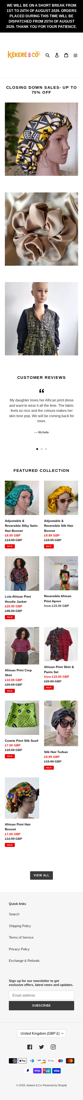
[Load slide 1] (37, 449)
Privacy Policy (19, 949)
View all (41, 875)
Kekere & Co (34, 1085)
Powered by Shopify (55, 1085)
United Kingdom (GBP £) (40, 1033)
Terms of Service (21, 937)
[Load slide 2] (41, 449)
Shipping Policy (20, 926)
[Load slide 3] (46, 449)
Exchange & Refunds (24, 960)
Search (14, 914)
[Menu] (75, 55)
